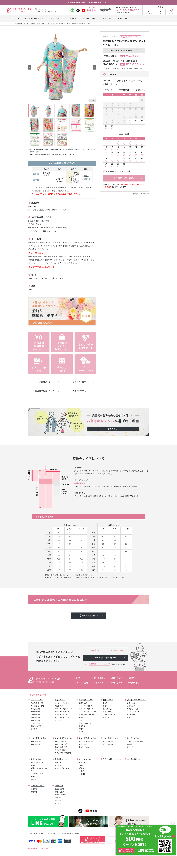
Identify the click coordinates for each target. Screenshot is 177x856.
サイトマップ (52, 833)
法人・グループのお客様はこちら (105, 10)
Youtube (84, 10)
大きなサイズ (131, 706)
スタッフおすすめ (37, 723)
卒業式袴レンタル (86, 699)
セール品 (58, 803)
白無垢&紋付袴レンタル (136, 759)
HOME (77, 678)
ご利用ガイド (116, 678)
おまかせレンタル (37, 773)
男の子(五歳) (35, 709)
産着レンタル (108, 699)
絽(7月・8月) (131, 714)
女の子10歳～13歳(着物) (63, 753)
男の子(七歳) (35, 711)
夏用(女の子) (107, 711)
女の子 (105, 706)
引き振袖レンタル (37, 785)
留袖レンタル (36, 759)
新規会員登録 (133, 682)
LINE (72, 10)
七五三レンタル (37, 699)
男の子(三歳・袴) (37, 703)
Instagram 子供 (94, 10)
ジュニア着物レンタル (63, 738)
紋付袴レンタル (133, 738)
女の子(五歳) (35, 717)
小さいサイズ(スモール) (63, 709)
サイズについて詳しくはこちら (43, 231)
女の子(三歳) (35, 714)
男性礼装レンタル (62, 759)
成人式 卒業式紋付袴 (135, 741)
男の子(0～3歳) (108, 741)
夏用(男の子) (107, 709)
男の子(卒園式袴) (61, 741)
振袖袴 (81, 729)
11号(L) (81, 771)
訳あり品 (34, 729)
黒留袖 (33, 765)
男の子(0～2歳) (36, 741)
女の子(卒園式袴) (61, 747)
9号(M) (81, 768)
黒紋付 (129, 744)
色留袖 (33, 776)
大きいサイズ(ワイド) (62, 717)
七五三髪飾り (59, 789)
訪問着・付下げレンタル (136, 699)
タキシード (59, 762)
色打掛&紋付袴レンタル (112, 759)
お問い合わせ (116, 682)
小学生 (81, 720)
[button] (173, 822)
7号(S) (81, 765)
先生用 (81, 717)
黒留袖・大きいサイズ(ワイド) (40, 769)
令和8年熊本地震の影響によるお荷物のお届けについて (88, 2)
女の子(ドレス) (84, 747)
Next (94, 67)
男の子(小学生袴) (61, 744)
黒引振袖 (34, 792)
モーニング (59, 765)
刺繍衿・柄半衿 (60, 794)
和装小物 (58, 797)
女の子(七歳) (35, 720)
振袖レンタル (60, 699)
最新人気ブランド (37, 726)
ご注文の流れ (99, 678)
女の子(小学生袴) (61, 750)
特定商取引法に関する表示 (70, 833)
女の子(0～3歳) (108, 744)
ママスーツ (83, 762)
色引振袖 (34, 789)
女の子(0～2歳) (36, 744)
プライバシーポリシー (35, 833)
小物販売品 (59, 785)
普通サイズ (59, 706)
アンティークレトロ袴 (87, 714)
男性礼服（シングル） (62, 768)
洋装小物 (58, 800)
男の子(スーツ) (84, 744)
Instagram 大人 (89, 10)
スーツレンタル (85, 759)
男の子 (105, 703)
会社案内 (132, 678)
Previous (29, 67)
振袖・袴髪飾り (60, 792)
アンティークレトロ (62, 703)
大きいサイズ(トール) (62, 711)
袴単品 (81, 732)
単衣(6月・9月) (132, 709)
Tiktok (78, 10)
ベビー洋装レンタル (110, 738)
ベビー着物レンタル (38, 738)
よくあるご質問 (81, 682)
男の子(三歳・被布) (37, 706)
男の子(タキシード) (86, 741)
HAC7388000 (144, 194)
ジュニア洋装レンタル (87, 738)
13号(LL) (82, 774)
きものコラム (99, 682)
